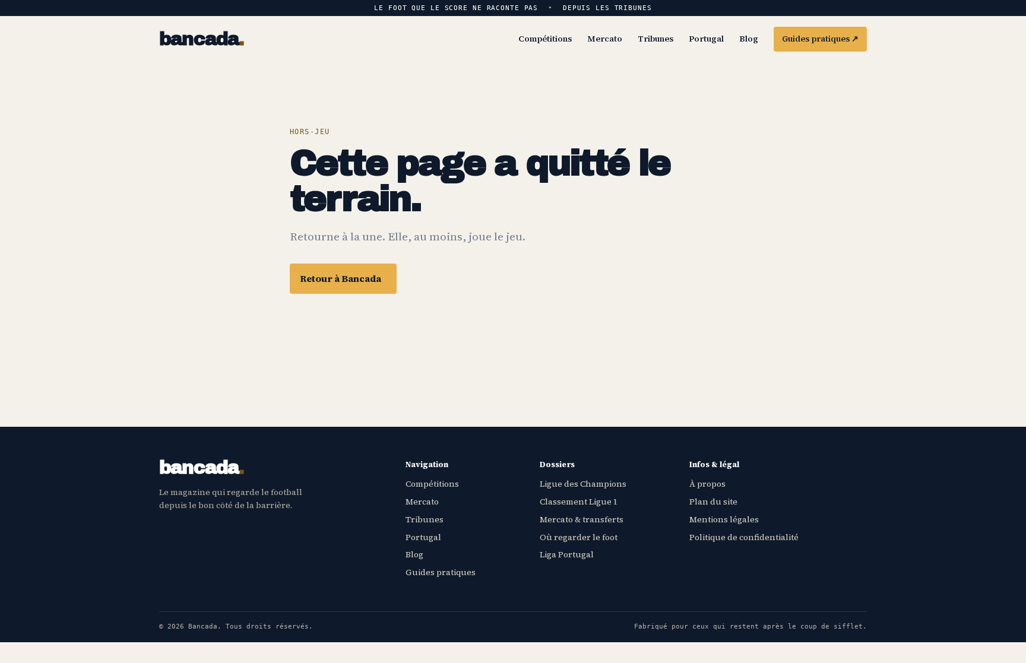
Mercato (604, 39)
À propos (707, 484)
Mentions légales (724, 519)
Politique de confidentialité (744, 537)
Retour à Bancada (340, 278)
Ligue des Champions (583, 484)
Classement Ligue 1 (579, 501)
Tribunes (655, 39)
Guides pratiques (820, 39)
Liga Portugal (567, 554)
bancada (201, 39)
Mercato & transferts (581, 519)
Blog (748, 39)
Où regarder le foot (579, 537)
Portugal (706, 39)
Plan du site (713, 501)
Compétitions (545, 39)
